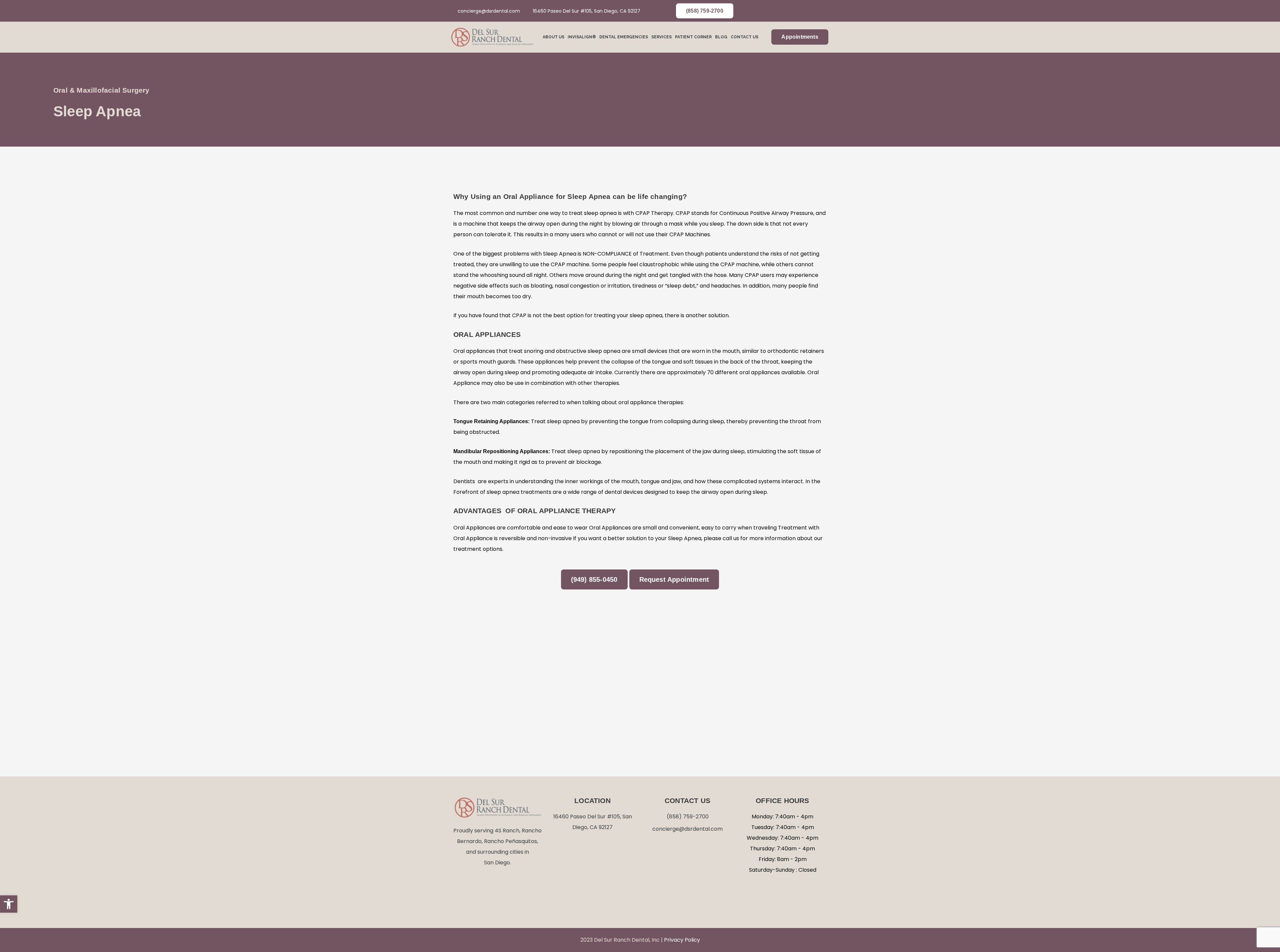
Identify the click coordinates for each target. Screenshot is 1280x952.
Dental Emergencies (623, 37)
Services (661, 37)
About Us (553, 37)
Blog (721, 37)
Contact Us (744, 37)
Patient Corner (693, 37)
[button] (8, 904)
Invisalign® (582, 37)
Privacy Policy (682, 940)
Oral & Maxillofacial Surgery (101, 90)
